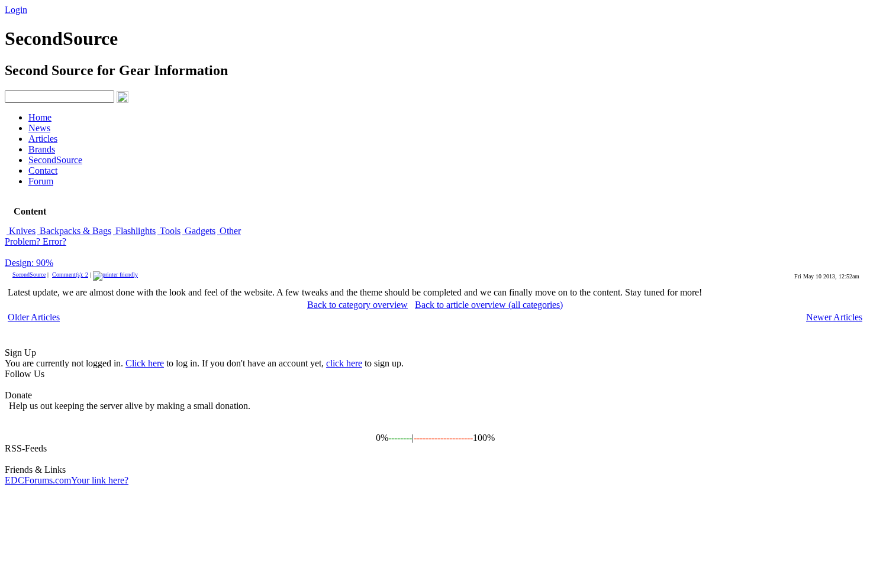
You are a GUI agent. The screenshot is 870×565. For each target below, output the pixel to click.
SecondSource (55, 160)
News (39, 128)
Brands (41, 149)
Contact (42, 170)
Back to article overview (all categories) (489, 305)
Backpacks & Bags (74, 231)
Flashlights (134, 231)
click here (344, 363)
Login (16, 10)
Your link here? (99, 480)
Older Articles (34, 317)
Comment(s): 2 (70, 274)
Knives (21, 231)
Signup (47, 10)
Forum (40, 181)
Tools (169, 231)
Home (39, 117)
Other (229, 231)
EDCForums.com (38, 480)
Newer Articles (834, 317)
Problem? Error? (35, 241)
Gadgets (198, 231)
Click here (144, 363)
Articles (42, 139)
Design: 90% (29, 263)
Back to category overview (357, 305)
